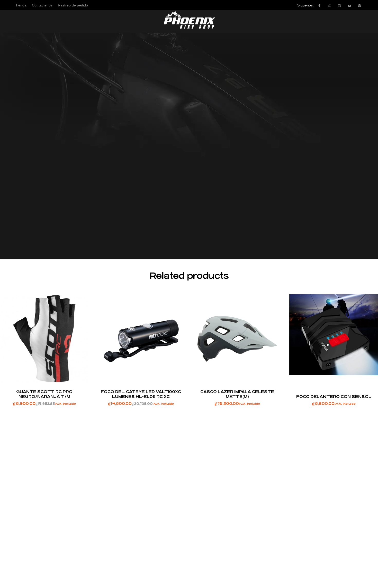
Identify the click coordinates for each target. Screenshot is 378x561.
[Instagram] (339, 6)
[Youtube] (349, 6)
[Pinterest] (359, 6)
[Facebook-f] (319, 6)
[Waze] (329, 6)
